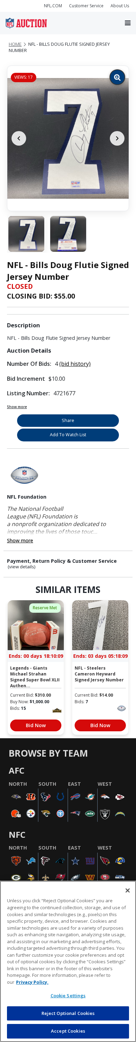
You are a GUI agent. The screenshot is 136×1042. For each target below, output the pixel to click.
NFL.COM (53, 6)
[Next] (117, 138)
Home (15, 44)
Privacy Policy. (32, 982)
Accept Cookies (68, 1031)
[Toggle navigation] (127, 23)
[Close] (127, 890)
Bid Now (36, 725)
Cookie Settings (68, 995)
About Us (120, 6)
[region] (68, 961)
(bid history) (75, 364)
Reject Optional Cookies (68, 1013)
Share (68, 420)
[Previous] (19, 138)
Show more (17, 406)
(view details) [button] (22, 567)
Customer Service (86, 6)
